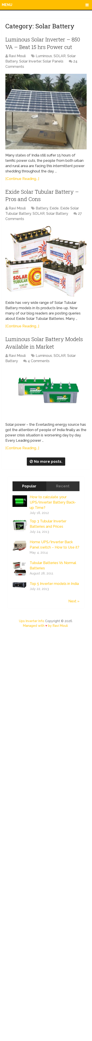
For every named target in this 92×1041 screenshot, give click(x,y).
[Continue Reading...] (22, 179)
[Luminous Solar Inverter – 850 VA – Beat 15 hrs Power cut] (46, 111)
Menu (7, 5)
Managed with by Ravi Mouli (45, 625)
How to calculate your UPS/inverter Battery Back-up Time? (53, 502)
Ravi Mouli (17, 56)
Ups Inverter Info (31, 621)
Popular (29, 486)
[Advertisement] (46, 836)
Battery (42, 208)
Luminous (44, 56)
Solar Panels (53, 61)
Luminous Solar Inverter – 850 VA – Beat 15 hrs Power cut (42, 43)
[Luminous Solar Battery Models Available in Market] (46, 393)
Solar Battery (57, 213)
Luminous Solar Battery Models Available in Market (44, 343)
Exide (54, 208)
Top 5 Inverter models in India (54, 584)
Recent (62, 486)
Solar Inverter (30, 61)
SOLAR (60, 56)
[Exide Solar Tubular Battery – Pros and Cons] (46, 261)
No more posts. (48, 461)
